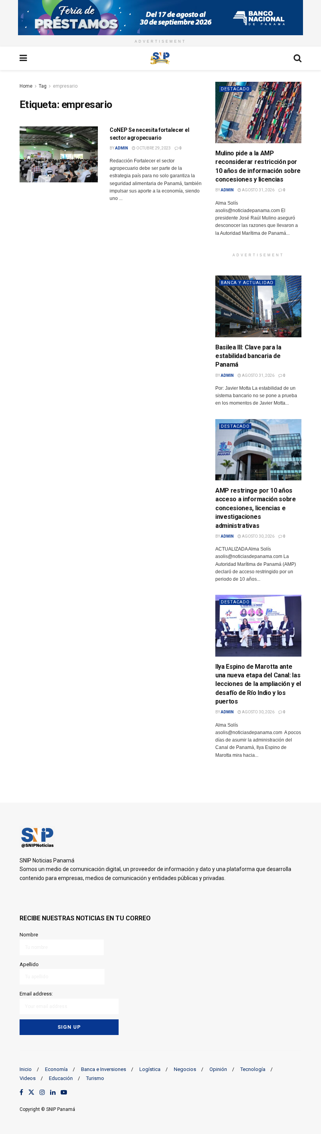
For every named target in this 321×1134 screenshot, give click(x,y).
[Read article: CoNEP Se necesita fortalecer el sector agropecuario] (59, 154)
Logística (149, 1069)
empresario (65, 86)
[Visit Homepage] (160, 58)
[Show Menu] (23, 58)
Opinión (218, 1069)
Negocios (185, 1069)
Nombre (29, 935)
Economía (56, 1069)
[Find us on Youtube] (64, 1092)
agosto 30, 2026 (257, 536)
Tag (43, 86)
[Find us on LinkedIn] (53, 1092)
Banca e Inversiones (103, 1069)
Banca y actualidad (247, 282)
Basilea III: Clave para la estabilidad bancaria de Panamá (248, 356)
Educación (61, 1078)
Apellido (29, 964)
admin (121, 148)
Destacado (235, 89)
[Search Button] (297, 58)
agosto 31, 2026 (257, 190)
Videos (28, 1078)
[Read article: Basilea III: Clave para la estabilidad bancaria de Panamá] (258, 306)
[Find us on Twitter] (31, 1092)
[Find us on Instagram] (42, 1092)
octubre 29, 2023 (153, 148)
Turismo (95, 1078)
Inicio (26, 1069)
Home (26, 86)
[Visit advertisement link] (160, 17)
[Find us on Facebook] (21, 1092)
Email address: (36, 994)
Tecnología (252, 1069)
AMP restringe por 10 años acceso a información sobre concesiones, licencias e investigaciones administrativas (255, 508)
